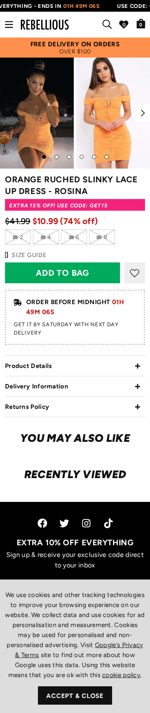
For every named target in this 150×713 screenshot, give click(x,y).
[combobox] (108, 24)
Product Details (28, 366)
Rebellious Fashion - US (45, 25)
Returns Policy (27, 407)
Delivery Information (36, 386)
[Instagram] (87, 523)
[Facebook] (42, 523)
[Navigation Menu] (9, 24)
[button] (141, 23)
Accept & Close (75, 696)
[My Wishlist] (123, 24)
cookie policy (121, 675)
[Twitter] (64, 523)
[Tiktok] (108, 523)
